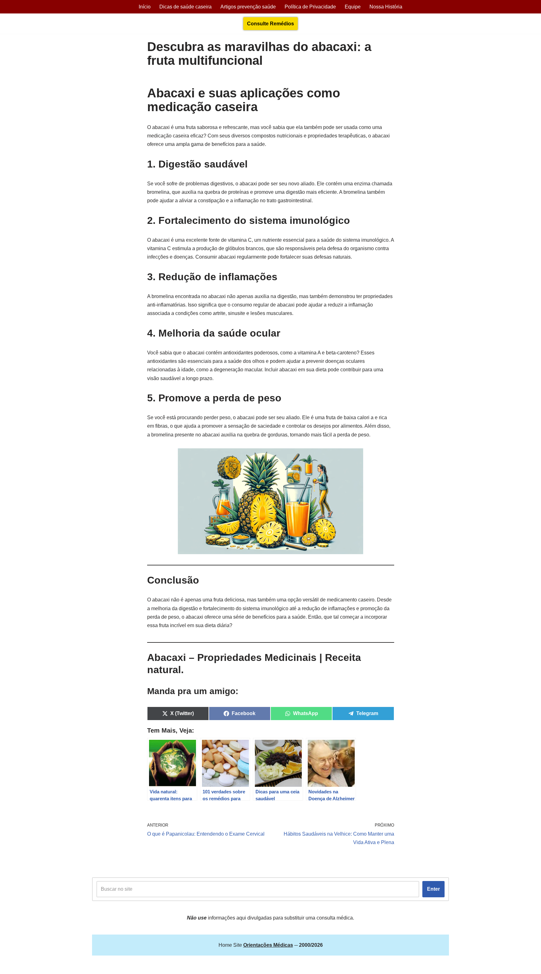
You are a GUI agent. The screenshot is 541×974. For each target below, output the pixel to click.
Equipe (353, 6)
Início (145, 6)
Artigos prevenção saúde (248, 6)
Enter (433, 889)
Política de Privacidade (310, 6)
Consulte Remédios (270, 23)
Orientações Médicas (147, 966)
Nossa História (385, 6)
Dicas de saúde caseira (185, 6)
